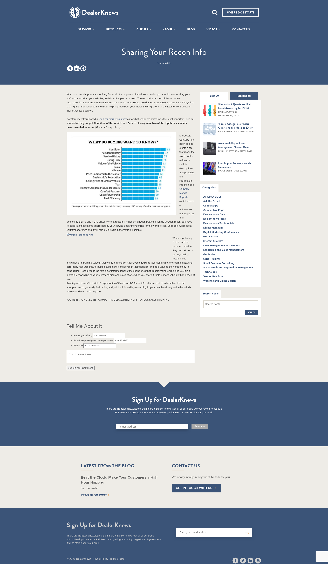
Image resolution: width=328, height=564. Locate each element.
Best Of (214, 96)
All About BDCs (212, 196)
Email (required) (93, 340)
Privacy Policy (100, 558)
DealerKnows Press (214, 218)
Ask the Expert (211, 201)
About (167, 29)
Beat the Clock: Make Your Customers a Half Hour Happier (119, 480)
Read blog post (94, 495)
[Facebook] (83, 68)
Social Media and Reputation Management (228, 267)
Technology (210, 271)
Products (114, 29)
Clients (142, 29)
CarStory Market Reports (184, 193)
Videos (212, 29)
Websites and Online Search (219, 280)
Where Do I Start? (240, 12)
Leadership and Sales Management (223, 249)
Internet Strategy (135, 300)
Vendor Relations (213, 276)
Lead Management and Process (221, 245)
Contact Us (241, 29)
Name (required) (82, 335)
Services (84, 29)
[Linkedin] (77, 68)
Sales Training (159, 300)
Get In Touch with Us (194, 488)
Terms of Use (117, 558)
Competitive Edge (110, 300)
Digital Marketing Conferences (221, 232)
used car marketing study (113, 119)
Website (78, 345)
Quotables (209, 254)
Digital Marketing (213, 227)
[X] (70, 68)
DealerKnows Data (214, 214)
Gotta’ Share (210, 236)
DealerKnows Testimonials (218, 223)
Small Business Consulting (218, 263)
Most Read (244, 96)
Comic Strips (210, 205)
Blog (191, 29)
